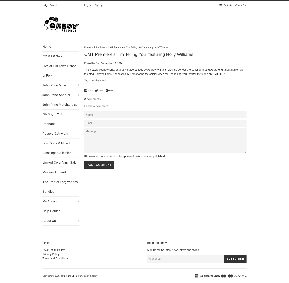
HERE (223, 74)
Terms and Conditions (55, 258)
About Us (60, 220)
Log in (87, 5)
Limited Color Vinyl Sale (59, 162)
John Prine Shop (69, 276)
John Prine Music (60, 85)
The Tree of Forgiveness (60, 182)
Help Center (51, 211)
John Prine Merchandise (60, 104)
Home (46, 46)
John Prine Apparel (60, 95)
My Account (60, 201)
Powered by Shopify (88, 276)
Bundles (48, 191)
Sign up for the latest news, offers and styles (173, 250)
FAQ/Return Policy (53, 250)
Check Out (241, 5)
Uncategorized (98, 80)
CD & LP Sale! (52, 56)
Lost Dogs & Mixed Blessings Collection (57, 148)
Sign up (98, 5)
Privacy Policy (50, 254)
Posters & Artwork (55, 133)
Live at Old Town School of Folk (59, 70)
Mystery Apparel (54, 172)
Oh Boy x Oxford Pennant (54, 119)
